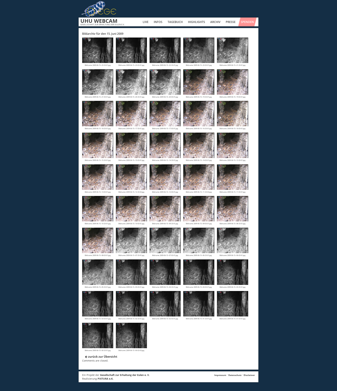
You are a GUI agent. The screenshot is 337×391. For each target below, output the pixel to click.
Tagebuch (175, 22)
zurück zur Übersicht (102, 357)
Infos (158, 22)
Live (145, 22)
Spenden (247, 22)
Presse (231, 22)
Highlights (196, 22)
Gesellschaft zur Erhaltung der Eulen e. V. (125, 375)
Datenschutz (235, 375)
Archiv (215, 22)
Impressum (220, 375)
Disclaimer (249, 375)
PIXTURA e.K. (105, 378)
